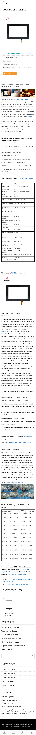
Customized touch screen (10, 627)
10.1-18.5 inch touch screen (11, 638)
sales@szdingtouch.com (15, 482)
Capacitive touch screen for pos (18, 584)
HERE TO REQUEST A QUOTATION (20, 442)
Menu (22, 734)
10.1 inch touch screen (24, 178)
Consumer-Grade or (9, 669)
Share (4, 734)
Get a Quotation (10, 74)
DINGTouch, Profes (9, 677)
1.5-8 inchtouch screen (9, 635)
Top (31, 734)
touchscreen (6, 316)
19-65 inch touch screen (10, 642)
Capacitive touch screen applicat (13, 646)
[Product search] (32, 656)
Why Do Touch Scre (9, 685)
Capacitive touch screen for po (9, 614)
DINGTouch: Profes (9, 673)
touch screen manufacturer (17, 452)
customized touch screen (20, 99)
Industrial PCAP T (8, 681)
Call (13, 734)
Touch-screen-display (9, 631)
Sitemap (27, 726)
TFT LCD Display (7, 649)
